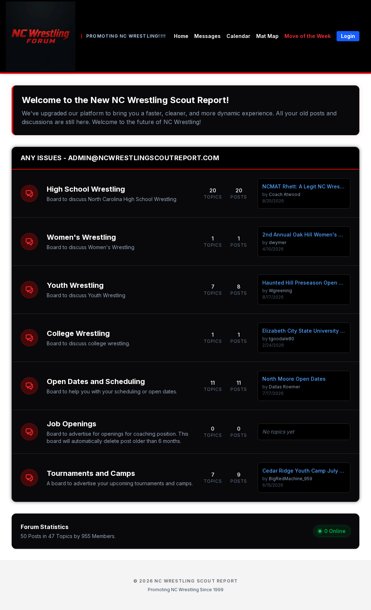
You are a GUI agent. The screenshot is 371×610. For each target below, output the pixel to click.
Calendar (238, 36)
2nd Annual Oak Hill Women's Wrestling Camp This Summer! (304, 234)
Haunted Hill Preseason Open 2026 (304, 283)
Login (348, 36)
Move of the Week (307, 36)
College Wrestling (78, 333)
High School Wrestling (86, 189)
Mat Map (267, 36)
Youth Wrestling (75, 285)
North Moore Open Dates (294, 379)
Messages (207, 36)
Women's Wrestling (81, 237)
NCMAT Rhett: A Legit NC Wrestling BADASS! (304, 186)
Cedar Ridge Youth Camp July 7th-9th (304, 471)
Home (181, 36)
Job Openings (71, 423)
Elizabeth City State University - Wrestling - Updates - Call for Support (304, 331)
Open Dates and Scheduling (96, 381)
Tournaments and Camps (91, 473)
